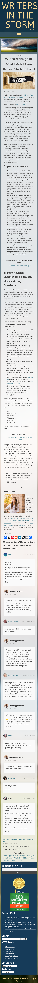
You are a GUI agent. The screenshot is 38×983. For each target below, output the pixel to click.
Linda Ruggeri (7, 856)
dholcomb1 (12, 778)
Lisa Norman (9, 954)
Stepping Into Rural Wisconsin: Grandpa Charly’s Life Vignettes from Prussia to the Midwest (18, 520)
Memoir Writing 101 (19, 856)
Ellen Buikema (9, 947)
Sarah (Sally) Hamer (11, 956)
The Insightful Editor (21, 858)
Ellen (10, 736)
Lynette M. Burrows (11, 958)
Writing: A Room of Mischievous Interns (18, 922)
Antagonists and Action (13, 927)
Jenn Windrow (9, 949)
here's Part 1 (20, 104)
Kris (9, 555)
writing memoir (17, 860)
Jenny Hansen (13, 621)
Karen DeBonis (13, 675)
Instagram (22, 525)
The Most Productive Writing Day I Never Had (20, 924)
